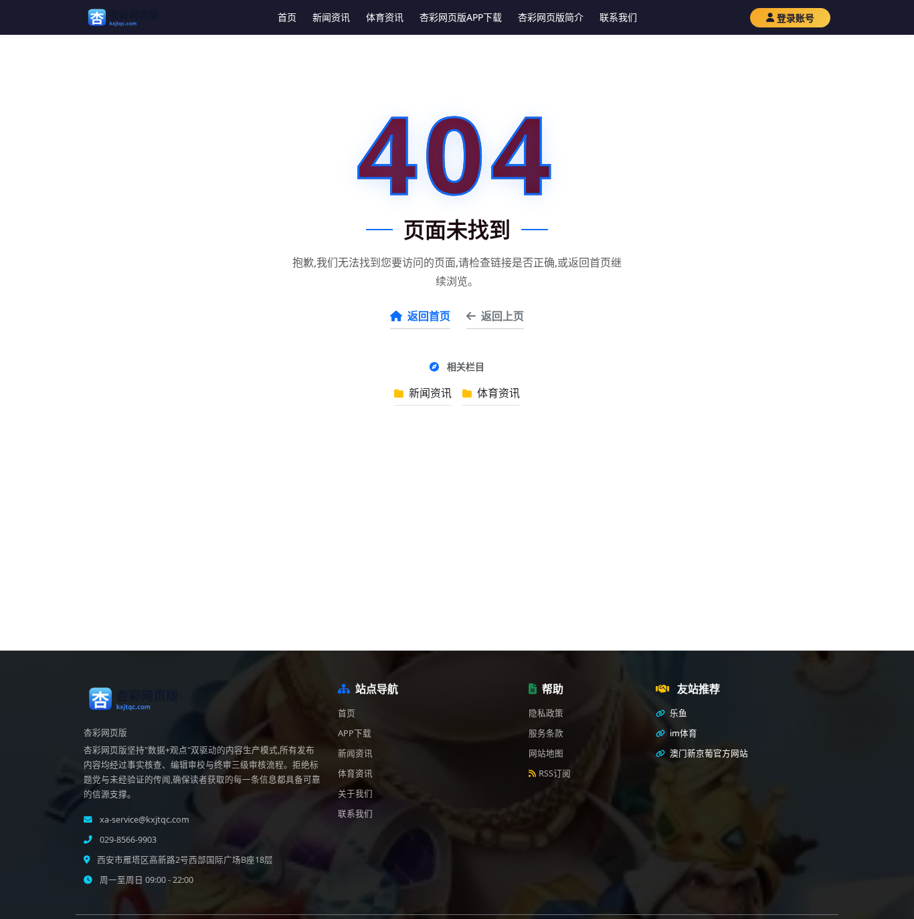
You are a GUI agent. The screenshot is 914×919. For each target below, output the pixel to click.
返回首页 (428, 316)
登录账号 (795, 17)
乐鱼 (677, 713)
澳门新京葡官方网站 (708, 753)
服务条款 (546, 733)
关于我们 (355, 793)
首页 (287, 17)
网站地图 (546, 753)
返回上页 (502, 316)
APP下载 (354, 733)
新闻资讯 (331, 17)
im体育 (682, 733)
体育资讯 (384, 17)
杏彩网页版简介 (550, 17)
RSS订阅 (555, 773)
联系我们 (618, 17)
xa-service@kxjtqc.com (143, 819)
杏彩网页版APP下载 (461, 17)
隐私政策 (546, 713)
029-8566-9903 (127, 839)
